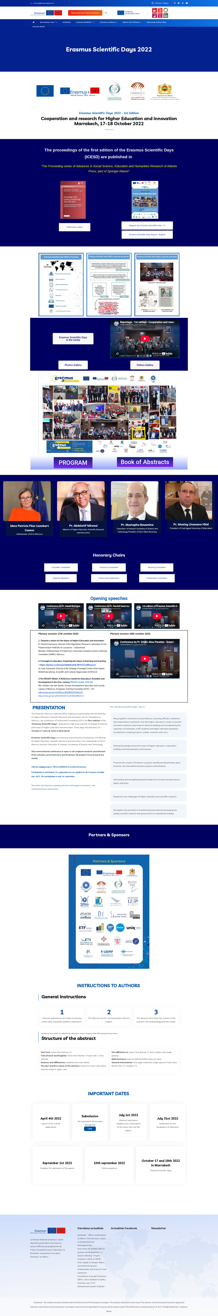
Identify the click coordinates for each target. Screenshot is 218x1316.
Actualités (67, 22)
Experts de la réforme (131, 22)
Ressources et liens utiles (156, 22)
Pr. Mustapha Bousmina (137, 525)
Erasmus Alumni (39, 27)
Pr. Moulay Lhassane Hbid (191, 524)
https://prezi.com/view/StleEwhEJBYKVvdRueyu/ (67, 665)
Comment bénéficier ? (84, 22)
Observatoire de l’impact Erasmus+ (85, 13)
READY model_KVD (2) (81, 682)
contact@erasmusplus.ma (43, 3)
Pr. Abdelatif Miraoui (83, 525)
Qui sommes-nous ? (47, 22)
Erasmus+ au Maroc (107, 22)
